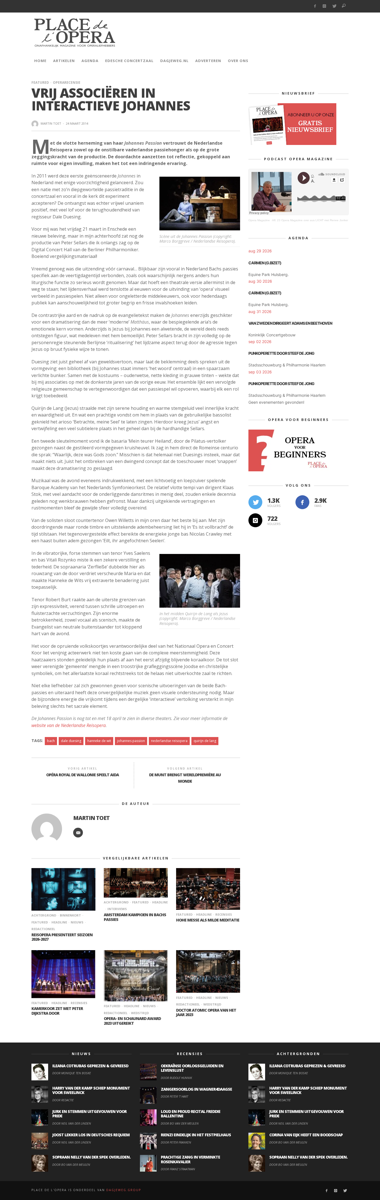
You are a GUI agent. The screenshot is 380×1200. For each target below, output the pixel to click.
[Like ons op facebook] (302, 502)
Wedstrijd (140, 1013)
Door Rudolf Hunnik (176, 1078)
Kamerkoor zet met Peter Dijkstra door (57, 1011)
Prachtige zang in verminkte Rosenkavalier (190, 1159)
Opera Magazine (259, 220)
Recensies (223, 914)
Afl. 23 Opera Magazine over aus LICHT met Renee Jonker (310, 220)
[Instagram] (324, 6)
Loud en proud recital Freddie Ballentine (190, 1114)
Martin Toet (51, 123)
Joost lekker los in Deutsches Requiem (91, 1134)
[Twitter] (334, 6)
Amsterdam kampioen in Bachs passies (135, 917)
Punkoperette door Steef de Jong (281, 353)
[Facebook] (315, 6)
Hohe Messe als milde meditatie (207, 920)
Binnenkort (70, 915)
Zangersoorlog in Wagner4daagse (196, 1089)
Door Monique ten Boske (71, 1073)
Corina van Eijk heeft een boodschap (306, 1134)
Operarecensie (66, 82)
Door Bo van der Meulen (71, 1164)
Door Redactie (63, 1100)
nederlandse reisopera (169, 740)
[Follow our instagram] (255, 520)
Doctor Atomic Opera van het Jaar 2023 (206, 1012)
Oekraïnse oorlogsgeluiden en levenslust (192, 1068)
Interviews (117, 909)
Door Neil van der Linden (71, 1123)
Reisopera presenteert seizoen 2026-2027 (62, 937)
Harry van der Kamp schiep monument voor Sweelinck (91, 1090)
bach (51, 740)
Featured (40, 82)
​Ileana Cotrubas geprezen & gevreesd (90, 1065)
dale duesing (71, 740)
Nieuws (77, 922)
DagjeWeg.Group (123, 1190)
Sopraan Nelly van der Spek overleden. (91, 1157)
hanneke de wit (99, 740)
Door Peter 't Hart (174, 1096)
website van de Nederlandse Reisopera (68, 725)
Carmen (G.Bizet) (264, 262)
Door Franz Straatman (178, 1169)
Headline (59, 922)
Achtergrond (43, 915)
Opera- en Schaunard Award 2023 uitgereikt (132, 1021)
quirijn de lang (205, 740)
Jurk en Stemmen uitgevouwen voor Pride (89, 1114)
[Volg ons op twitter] (255, 502)
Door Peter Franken (176, 1142)
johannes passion (131, 740)
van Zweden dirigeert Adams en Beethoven (290, 323)
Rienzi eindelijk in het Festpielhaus (196, 1134)
